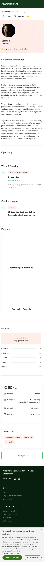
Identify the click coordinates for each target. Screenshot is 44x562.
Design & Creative (10, 514)
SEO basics (9, 442)
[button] (4, 16)
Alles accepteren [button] (12, 557)
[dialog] (22, 544)
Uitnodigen (20, 455)
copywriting (28, 437)
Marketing (7, 518)
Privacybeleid (15, 551)
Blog (4, 492)
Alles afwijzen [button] (33, 557)
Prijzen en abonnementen (13, 496)
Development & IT (10, 511)
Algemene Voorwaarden (14, 471)
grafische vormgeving (13, 437)
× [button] (41, 530)
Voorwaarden (8, 499)
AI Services (7, 521)
